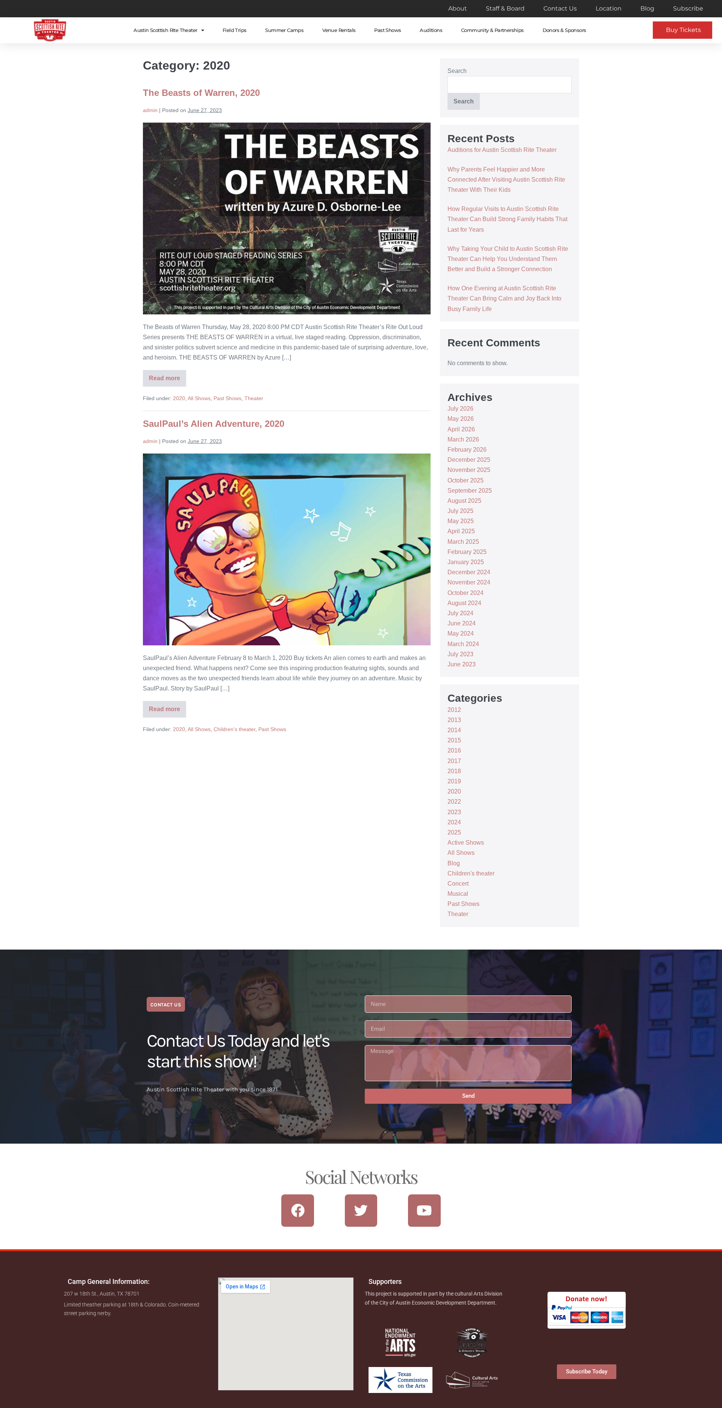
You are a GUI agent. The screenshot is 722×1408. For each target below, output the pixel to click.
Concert (458, 883)
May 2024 (460, 633)
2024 (454, 822)
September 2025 (469, 490)
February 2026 (467, 449)
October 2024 (465, 593)
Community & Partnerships (492, 30)
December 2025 (468, 460)
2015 (454, 740)
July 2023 (460, 654)
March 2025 (463, 542)
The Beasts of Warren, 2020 (201, 93)
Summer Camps (284, 30)
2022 (454, 801)
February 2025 (467, 552)
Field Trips (234, 30)
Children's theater (234, 729)
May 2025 (460, 521)
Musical (457, 894)
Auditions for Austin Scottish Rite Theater (502, 150)
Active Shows (465, 842)
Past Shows (387, 30)
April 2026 (461, 429)
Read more (167, 375)
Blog (647, 8)
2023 (454, 812)
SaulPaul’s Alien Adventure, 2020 (213, 424)
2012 (454, 710)
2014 (454, 730)
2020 (179, 398)
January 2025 (465, 562)
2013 (454, 720)
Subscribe (688, 8)
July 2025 (460, 511)
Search (457, 71)
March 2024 (463, 644)
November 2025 (468, 470)
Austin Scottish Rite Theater (165, 30)
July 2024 (460, 613)
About (457, 8)
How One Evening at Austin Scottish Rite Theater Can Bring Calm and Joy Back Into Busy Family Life (504, 298)
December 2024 (468, 572)
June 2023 (461, 664)
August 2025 (464, 501)
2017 (454, 761)
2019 (454, 781)
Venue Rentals (338, 30)
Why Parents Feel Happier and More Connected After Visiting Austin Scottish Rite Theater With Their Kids (506, 179)
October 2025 (465, 480)
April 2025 (461, 531)
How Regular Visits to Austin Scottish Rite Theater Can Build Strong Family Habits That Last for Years (507, 219)
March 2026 (463, 439)
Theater (253, 398)
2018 (454, 771)
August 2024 (464, 603)
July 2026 (460, 408)
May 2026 (460, 419)
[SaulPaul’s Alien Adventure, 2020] (287, 549)
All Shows (199, 398)
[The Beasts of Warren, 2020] (287, 218)
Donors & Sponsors (564, 30)
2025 (454, 832)
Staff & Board (505, 8)
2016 (454, 750)
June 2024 (461, 623)
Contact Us (560, 8)
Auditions (431, 30)
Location (609, 8)
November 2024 (468, 582)
